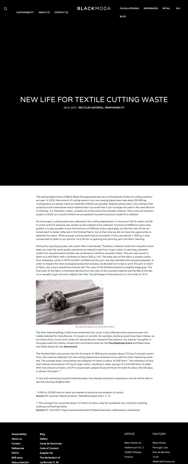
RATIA (15, 453)
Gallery (44, 438)
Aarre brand (70, 346)
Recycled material (91, 107)
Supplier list (46, 453)
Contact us (61, 12)
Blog (123, 16)
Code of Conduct (49, 448)
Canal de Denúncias (51, 443)
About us (44, 12)
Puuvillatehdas (129, 8)
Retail (166, 8)
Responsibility (115, 107)
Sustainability (25, 12)
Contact (16, 443)
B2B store (17, 457)
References (151, 8)
